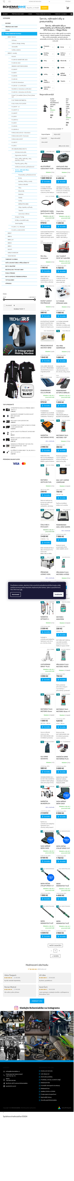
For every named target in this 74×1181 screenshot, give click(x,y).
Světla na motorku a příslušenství (24, 167)
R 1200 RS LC (15, 129)
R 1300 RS (14, 76)
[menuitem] (5, 14)
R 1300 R (14, 73)
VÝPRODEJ (8, 283)
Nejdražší (44, 138)
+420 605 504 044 (11, 1080)
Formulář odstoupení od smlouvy (50, 1086)
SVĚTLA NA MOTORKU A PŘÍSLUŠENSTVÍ (17, 263)
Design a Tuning (19, 217)
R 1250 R (14, 116)
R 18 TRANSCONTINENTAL (19, 100)
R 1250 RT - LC (16, 107)
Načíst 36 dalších (55, 945)
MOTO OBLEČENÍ (10, 266)
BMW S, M (10, 240)
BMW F (10, 233)
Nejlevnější (57, 134)
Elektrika (20, 194)
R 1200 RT (14, 113)
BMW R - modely (12, 53)
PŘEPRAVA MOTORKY (11, 27)
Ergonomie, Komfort (21, 155)
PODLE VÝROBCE (10, 273)
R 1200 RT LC (15, 110)
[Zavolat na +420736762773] (6, 1)
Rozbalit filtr (18, 309)
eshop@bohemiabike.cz (13, 1071)
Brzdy (20, 178)
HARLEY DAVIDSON (13, 253)
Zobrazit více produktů (54, 129)
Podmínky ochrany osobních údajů (51, 1080)
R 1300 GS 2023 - (16, 63)
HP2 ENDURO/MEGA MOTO (19, 149)
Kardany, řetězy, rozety (25, 181)
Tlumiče (20, 211)
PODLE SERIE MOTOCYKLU (13, 34)
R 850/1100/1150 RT (17, 139)
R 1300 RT (14, 69)
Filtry (19, 188)
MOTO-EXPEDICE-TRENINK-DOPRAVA (16, 277)
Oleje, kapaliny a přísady (25, 207)
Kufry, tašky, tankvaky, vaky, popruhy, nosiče (23, 159)
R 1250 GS (14, 79)
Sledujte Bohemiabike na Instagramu (40, 1008)
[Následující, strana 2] (55, 950)
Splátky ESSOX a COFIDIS (48, 1091)
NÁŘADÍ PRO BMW (23, 204)
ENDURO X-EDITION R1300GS (20, 66)
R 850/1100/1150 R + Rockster (20, 136)
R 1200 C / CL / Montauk (18, 227)
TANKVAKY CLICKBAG (11, 259)
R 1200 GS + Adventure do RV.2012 (21, 92)
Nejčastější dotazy (46, 1097)
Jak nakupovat (45, 1074)
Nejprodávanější (55, 138)
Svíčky (20, 201)
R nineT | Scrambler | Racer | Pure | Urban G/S (23, 96)
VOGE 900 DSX (12, 256)
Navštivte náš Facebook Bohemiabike (17, 1083)
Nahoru (56, 956)
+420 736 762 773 (11, 1076)
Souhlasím (58, 594)
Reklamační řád (45, 1083)
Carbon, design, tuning (18, 43)
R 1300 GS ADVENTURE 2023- (20, 60)
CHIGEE (7, 30)
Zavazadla (15, 47)
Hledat (44, 8)
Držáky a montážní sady (22, 220)
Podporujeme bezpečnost (48, 1094)
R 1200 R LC (15, 120)
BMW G (10, 236)
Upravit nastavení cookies (43, 1108)
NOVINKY (8, 23)
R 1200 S (14, 146)
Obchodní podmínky (47, 1077)
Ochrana (14, 40)
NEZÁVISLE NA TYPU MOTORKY (14, 270)
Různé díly (21, 191)
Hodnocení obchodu (35, 1)
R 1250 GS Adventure (18, 82)
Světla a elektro (16, 50)
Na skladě (10, 305)
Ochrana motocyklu (20, 152)
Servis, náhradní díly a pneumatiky (22, 171)
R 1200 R (14, 123)
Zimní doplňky (19, 223)
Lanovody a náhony (23, 214)
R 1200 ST (14, 142)
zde (21, 590)
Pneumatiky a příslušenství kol (27, 175)
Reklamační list (45, 1089)
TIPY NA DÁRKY (9, 280)
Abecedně (45, 142)
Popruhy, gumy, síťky (21, 164)
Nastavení (15, 594)
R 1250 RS (14, 126)
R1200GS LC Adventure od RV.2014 (21, 89)
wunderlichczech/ (11, 1086)
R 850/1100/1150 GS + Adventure (21, 133)
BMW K (10, 243)
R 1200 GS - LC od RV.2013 (19, 86)
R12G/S (14, 56)
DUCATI (10, 249)
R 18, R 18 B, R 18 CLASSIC (19, 104)
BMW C (10, 246)
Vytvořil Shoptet (66, 1108)
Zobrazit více (37, 1001)
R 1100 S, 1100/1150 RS (18, 230)
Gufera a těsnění (23, 185)
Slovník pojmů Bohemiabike (49, 1100)
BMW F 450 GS (12, 37)
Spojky (20, 198)
